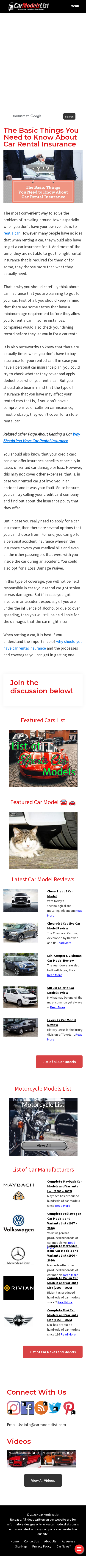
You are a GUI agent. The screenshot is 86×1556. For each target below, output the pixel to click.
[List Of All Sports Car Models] (43, 732)
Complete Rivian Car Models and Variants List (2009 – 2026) (62, 1283)
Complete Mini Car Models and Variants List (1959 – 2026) (62, 1315)
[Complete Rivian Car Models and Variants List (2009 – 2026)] (18, 1278)
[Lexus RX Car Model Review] (20, 1020)
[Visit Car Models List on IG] (14, 1404)
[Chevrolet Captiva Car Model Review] (20, 924)
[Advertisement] (43, 63)
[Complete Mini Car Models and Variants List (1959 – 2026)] (18, 1310)
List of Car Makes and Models (53, 1352)
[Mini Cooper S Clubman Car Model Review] (20, 956)
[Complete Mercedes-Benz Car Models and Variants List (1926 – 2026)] (18, 1246)
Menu (75, 5)
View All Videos (43, 1480)
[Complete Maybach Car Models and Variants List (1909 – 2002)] (18, 1182)
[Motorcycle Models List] (43, 1101)
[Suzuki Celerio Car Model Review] (20, 988)
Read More (64, 943)
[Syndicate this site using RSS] (41, 1404)
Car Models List (49, 1515)
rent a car (11, 233)
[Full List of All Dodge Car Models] (24, 1453)
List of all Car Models (59, 1061)
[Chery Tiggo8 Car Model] (20, 891)
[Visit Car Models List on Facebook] (27, 1404)
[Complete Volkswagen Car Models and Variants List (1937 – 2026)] (18, 1214)
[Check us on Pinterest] (69, 1404)
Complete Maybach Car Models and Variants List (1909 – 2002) (64, 1186)
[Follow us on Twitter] (55, 1404)
